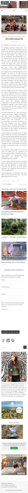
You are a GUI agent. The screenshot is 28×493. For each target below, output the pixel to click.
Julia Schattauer (22, 45)
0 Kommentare (23, 184)
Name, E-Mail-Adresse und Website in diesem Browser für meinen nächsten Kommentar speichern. (12, 304)
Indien (5, 36)
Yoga (18, 180)
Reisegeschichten (20, 36)
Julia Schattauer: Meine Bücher (8, 485)
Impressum (10, 483)
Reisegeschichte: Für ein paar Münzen (13, 262)
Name (3, 280)
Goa (9, 180)
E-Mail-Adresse (5, 287)
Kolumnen (10, 36)
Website (3, 294)
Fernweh (4, 180)
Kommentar (4, 309)
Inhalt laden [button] (14, 448)
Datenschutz (4, 483)
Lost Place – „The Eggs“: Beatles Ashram (13, 237)
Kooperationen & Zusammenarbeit (9, 487)
